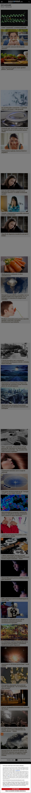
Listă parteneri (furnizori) (6, 786)
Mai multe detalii (17, 770)
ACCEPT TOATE (15, 789)
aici (8, 775)
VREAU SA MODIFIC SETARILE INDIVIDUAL (15, 791)
